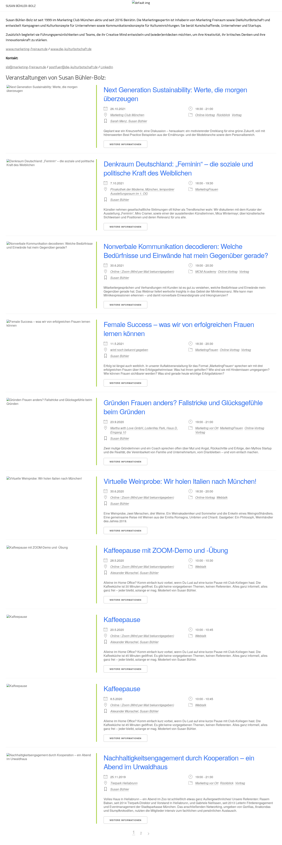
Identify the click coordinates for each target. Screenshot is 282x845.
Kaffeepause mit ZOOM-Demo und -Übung (166, 550)
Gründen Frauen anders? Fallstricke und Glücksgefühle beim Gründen (183, 406)
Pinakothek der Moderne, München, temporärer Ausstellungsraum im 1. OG (142, 191)
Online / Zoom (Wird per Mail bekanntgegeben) (142, 271)
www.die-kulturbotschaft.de (71, 49)
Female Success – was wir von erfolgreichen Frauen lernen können (179, 328)
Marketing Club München (127, 115)
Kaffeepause (122, 619)
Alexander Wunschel (124, 573)
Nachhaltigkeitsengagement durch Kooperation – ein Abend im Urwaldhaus (179, 762)
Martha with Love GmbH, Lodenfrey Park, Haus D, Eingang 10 (144, 430)
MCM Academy (205, 271)
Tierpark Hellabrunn (124, 783)
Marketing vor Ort (206, 428)
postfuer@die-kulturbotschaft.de (73, 67)
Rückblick (223, 115)
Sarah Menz (118, 121)
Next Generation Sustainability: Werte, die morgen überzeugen (175, 93)
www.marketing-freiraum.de (27, 49)
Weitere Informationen (125, 144)
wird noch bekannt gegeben (129, 350)
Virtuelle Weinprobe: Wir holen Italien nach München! (180, 481)
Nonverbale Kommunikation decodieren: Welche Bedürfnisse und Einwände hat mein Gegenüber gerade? (186, 250)
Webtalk (222, 497)
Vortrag (237, 115)
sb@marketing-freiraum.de (26, 67)
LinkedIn (107, 67)
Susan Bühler (137, 121)
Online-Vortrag (205, 115)
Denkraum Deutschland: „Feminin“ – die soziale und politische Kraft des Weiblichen (178, 168)
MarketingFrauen (206, 189)
